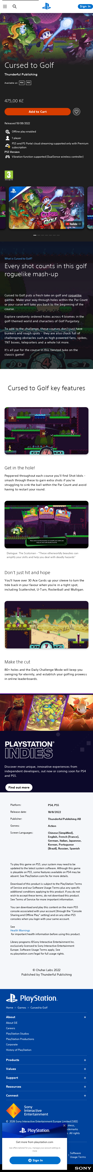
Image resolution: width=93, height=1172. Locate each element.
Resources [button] (13, 1087)
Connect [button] (12, 1095)
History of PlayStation (18, 1050)
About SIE (11, 1023)
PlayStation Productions (20, 1039)
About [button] (10, 1017)
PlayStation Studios (17, 1033)
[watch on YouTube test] (73, 224)
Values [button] (11, 1069)
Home (9, 1007)
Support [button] (12, 1078)
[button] (46, 207)
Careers (10, 1028)
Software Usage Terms (78, 1155)
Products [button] (12, 1060)
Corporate (12, 1044)
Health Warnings (20, 930)
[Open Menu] (5, 6)
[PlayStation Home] (46, 6)
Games (22, 1007)
